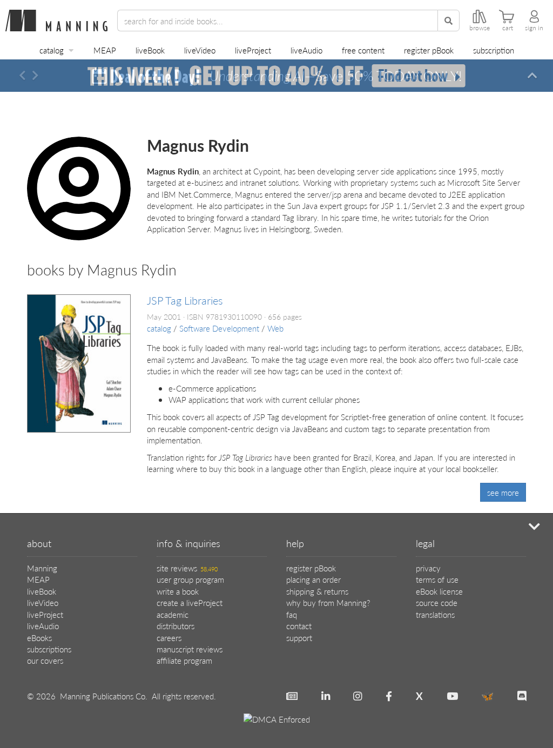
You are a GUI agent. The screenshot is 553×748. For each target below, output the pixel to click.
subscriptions (49, 649)
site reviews (187, 568)
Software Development (219, 328)
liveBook (150, 50)
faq (291, 614)
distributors (175, 625)
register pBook (429, 50)
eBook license (439, 591)
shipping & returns (317, 591)
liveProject (253, 50)
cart (507, 28)
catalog (51, 50)
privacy (428, 568)
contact (299, 625)
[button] (22, 76)
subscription (493, 50)
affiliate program (184, 660)
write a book (178, 591)
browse (479, 28)
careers (169, 637)
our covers (45, 660)
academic (172, 614)
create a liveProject (189, 602)
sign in (534, 28)
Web (275, 328)
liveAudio (306, 50)
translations (435, 614)
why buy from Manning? (328, 602)
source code (436, 602)
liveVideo (199, 50)
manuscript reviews (189, 649)
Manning (42, 568)
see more (503, 492)
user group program (190, 579)
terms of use (437, 579)
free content (363, 50)
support (299, 637)
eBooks (39, 637)
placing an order (313, 579)
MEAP (104, 50)
